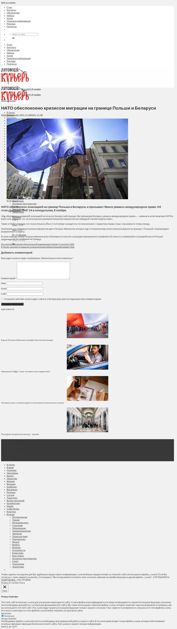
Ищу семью (18, 555)
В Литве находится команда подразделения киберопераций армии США (38, 247)
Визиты (16, 544)
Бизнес (10, 475)
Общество (12, 478)
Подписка (12, 26)
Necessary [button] (6, 613)
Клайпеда (12, 487)
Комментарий (8, 278)
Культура (11, 511)
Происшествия (20, 536)
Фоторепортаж (19, 517)
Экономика (12, 473)
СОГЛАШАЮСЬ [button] (161, 577)
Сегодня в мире (10, 101)
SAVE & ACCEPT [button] (9, 626)
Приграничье (19, 539)
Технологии (18, 564)
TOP (2, 101)
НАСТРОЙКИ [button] (24, 580)
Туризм (15, 520)
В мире (10, 467)
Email (3, 288)
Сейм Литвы (13, 509)
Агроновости (18, 550)
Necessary (9, 616)
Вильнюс (11, 484)
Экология (17, 533)
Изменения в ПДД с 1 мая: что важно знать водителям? (25, 371)
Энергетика (18, 566)
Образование (19, 528)
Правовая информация (19, 21)
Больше (11, 514)
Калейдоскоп (13, 503)
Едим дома (17, 553)
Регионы (11, 492)
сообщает (15, 210)
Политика (11, 117)
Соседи (10, 495)
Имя (3, 283)
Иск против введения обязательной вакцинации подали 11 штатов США (37, 244)
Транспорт (12, 498)
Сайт (3, 293)
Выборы (16, 547)
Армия (10, 506)
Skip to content (8, 2)
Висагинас (12, 489)
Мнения (11, 481)
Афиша (10, 15)
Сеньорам (17, 525)
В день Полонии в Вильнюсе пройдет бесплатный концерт (27, 340)
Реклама (11, 23)
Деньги (15, 542)
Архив (10, 18)
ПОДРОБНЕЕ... (9, 580)
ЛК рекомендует (20, 522)
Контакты (11, 10)
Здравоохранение (21, 531)
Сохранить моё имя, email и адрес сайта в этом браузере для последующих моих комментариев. (52, 299)
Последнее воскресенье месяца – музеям (20, 434)
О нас (9, 7)
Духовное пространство (24, 203)
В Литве (11, 112)
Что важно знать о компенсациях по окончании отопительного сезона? (32, 403)
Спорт (15, 561)
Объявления (13, 12)
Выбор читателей (15, 500)
